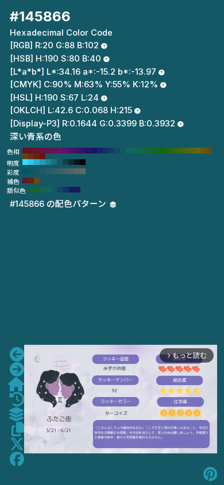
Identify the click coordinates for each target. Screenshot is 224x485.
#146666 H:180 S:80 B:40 (129, 150)
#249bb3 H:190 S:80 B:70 (42, 162)
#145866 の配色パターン (59, 204)
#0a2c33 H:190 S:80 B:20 (71, 162)
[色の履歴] (17, 399)
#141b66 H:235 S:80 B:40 (72, 190)
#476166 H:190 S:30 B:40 (65, 171)
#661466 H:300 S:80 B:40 (60, 150)
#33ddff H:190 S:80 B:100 (25, 162)
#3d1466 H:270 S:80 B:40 (77, 150)
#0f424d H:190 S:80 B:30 (65, 162)
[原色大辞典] (16, 384)
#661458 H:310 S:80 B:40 (54, 150)
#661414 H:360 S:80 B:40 (25, 150)
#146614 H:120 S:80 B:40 (163, 150)
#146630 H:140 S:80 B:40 (152, 150)
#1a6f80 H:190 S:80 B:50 (54, 162)
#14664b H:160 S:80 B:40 (140, 150)
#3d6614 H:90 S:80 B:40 (180, 150)
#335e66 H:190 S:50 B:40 (54, 171)
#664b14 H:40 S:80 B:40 (209, 150)
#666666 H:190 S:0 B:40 (83, 171)
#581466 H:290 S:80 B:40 (65, 150)
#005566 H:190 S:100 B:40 (25, 171)
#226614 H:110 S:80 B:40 (169, 150)
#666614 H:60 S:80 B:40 (197, 150)
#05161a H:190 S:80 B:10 (77, 162)
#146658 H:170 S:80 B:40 (134, 150)
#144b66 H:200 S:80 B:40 (117, 150)
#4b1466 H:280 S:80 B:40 (71, 150)
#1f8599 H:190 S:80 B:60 (48, 162)
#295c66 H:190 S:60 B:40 (48, 171)
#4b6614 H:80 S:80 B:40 (186, 150)
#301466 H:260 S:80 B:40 (83, 150)
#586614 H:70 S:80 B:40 (192, 150)
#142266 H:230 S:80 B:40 (100, 150)
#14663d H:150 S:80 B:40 (146, 150)
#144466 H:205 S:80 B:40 (60, 190)
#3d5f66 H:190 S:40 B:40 (60, 171)
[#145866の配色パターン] (16, 414)
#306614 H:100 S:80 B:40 (174, 150)
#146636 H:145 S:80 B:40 (37, 190)
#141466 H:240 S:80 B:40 (94, 150)
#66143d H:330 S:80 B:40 (42, 150)
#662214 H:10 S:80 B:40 (37, 156)
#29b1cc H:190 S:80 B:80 (37, 162)
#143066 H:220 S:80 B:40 (106, 150)
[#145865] (17, 354)
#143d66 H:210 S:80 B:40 (111, 150)
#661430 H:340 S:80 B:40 (37, 150)
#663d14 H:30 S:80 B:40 (25, 156)
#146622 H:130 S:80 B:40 (157, 150)
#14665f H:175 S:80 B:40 (49, 190)
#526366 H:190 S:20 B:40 (71, 171)
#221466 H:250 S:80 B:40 (88, 150)
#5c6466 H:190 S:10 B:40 (77, 171)
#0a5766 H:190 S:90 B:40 (31, 171)
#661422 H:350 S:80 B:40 (31, 150)
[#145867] (17, 369)
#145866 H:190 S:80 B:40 (123, 150)
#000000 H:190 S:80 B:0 (83, 162)
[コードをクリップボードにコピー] (17, 429)
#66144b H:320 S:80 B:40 (48, 150)
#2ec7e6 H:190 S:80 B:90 (31, 162)
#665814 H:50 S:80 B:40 (203, 150)
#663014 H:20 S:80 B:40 (31, 156)
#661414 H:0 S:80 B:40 (42, 156)
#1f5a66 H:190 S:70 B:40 (42, 171)
